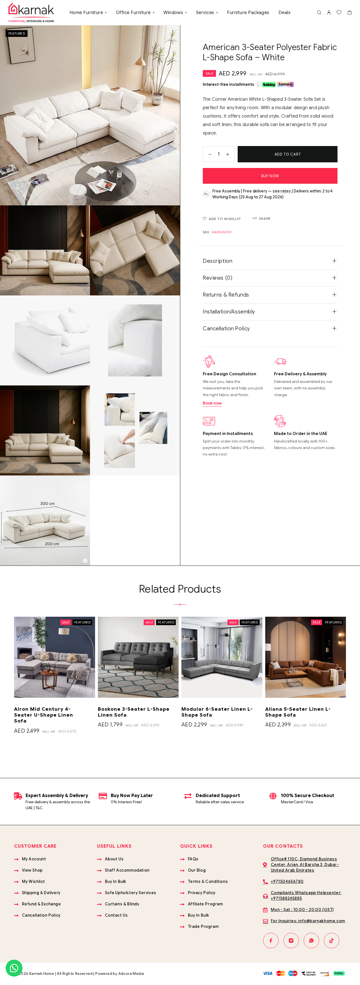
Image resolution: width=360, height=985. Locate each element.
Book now (212, 403)
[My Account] (329, 12)
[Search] (319, 12)
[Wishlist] (338, 13)
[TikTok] (331, 940)
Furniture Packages (248, 12)
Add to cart (287, 154)
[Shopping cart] (349, 13)
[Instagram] (291, 940)
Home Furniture (86, 12)
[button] (14, 968)
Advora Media (131, 973)
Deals (284, 12)
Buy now (270, 176)
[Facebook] (271, 940)
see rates (282, 191)
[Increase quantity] (230, 154)
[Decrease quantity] (207, 154)
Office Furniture (133, 12)
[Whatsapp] (311, 940)
